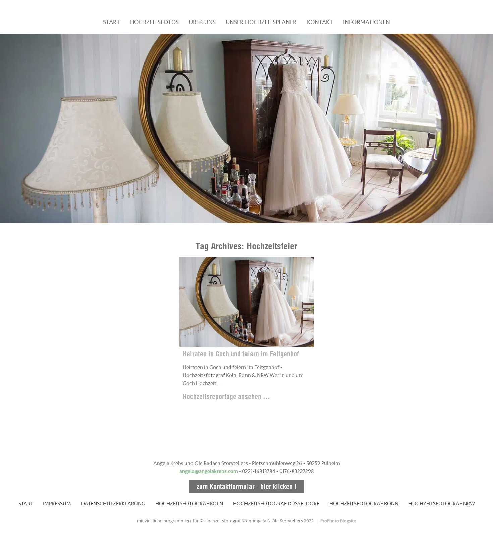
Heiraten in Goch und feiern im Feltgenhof (241, 354)
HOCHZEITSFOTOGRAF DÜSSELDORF (276, 503)
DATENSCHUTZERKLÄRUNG (113, 503)
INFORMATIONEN (366, 22)
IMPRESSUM (57, 503)
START (111, 22)
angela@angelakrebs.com (208, 471)
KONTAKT (320, 22)
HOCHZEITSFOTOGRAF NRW (441, 503)
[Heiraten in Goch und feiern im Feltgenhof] (246, 302)
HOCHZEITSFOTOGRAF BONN (363, 503)
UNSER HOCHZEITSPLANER (261, 22)
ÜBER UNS (202, 22)
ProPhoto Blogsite (338, 521)
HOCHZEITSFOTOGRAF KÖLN (189, 503)
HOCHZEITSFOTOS (154, 22)
